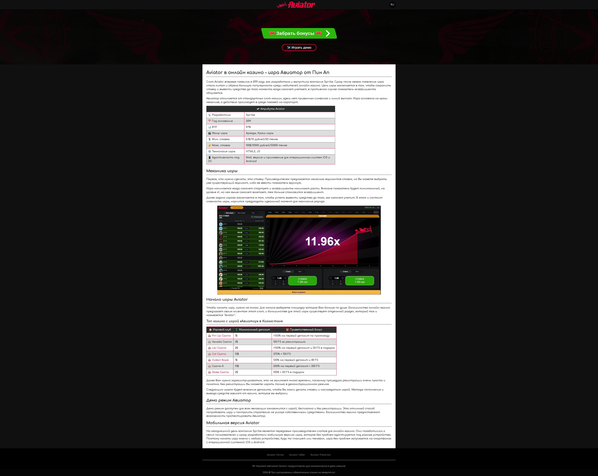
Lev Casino (219, 348)
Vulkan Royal (220, 360)
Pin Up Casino (221, 335)
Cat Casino (219, 354)
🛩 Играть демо (299, 47)
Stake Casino (220, 372)
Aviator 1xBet (297, 455)
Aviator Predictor (320, 455)
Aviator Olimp (275, 455)
